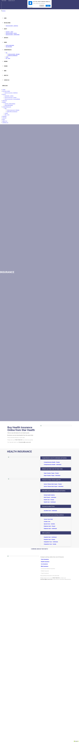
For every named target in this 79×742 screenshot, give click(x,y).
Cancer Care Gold (48, 519)
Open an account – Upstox (10, 97)
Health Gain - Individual (50, 502)
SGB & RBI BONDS (9, 105)
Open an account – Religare (13, 110)
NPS (6, 108)
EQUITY (4, 94)
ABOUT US (4, 121)
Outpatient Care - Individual (51, 541)
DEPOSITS (4, 100)
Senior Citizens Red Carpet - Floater (53, 484)
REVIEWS (4, 116)
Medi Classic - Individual (50, 497)
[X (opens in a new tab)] (2, 2)
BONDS (4, 102)
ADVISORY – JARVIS (9, 95)
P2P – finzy (7, 114)
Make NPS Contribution (12, 111)
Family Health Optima (49, 495)
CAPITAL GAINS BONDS (10, 103)
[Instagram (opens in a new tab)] (2, 5)
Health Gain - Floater (49, 499)
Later (42, 5)
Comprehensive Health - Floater (52, 462)
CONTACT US (5, 122)
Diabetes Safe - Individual (50, 528)
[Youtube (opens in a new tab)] (2, 8)
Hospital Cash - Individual (50, 537)
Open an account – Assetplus (11, 92)
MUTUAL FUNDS (6, 91)
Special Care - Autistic (49, 523)
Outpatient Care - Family (50, 544)
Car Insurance (44, 564)
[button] (55, 458)
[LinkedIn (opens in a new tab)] (2, 7)
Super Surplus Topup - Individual (52, 475)
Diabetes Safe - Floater (49, 526)
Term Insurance (45, 559)
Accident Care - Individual (50, 510)
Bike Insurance (44, 566)
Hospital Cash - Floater (49, 539)
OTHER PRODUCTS (6, 106)
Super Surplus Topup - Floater (51, 473)
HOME (3, 89)
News (3, 119)
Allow (48, 5)
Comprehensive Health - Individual (52, 464)
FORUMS (4, 117)
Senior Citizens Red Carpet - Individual (53, 486)
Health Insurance (45, 561)
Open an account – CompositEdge (12, 99)
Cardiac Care (47, 521)
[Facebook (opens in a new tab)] (2, 4)
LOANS (6, 113)
